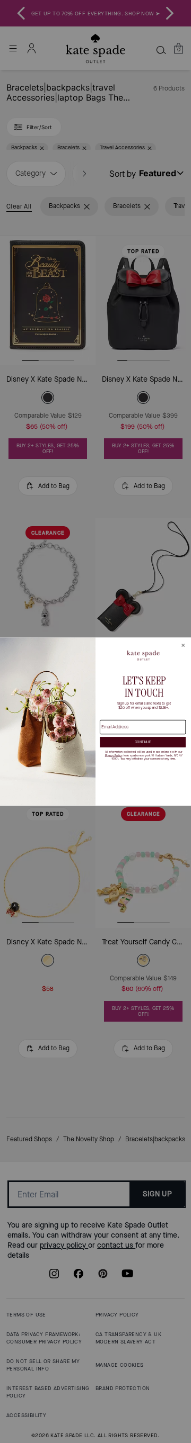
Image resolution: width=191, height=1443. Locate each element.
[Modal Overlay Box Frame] (95, 721)
